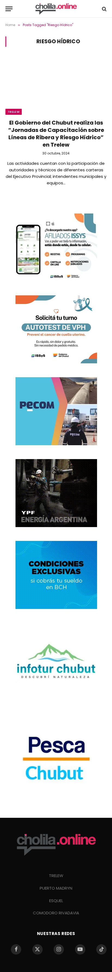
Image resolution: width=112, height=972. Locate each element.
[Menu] (9, 9)
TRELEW (56, 875)
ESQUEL (56, 900)
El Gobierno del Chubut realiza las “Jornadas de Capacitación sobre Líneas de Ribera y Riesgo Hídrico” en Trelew (56, 134)
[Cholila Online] (56, 9)
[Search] (104, 9)
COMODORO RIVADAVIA (56, 913)
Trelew (14, 112)
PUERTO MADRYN (56, 888)
